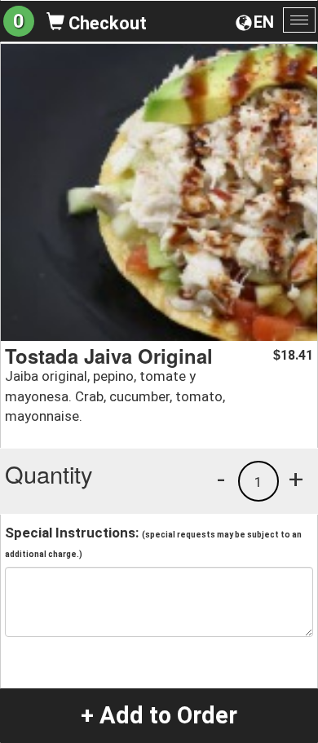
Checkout (105, 23)
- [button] (221, 478)
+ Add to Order (159, 715)
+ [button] (296, 478)
